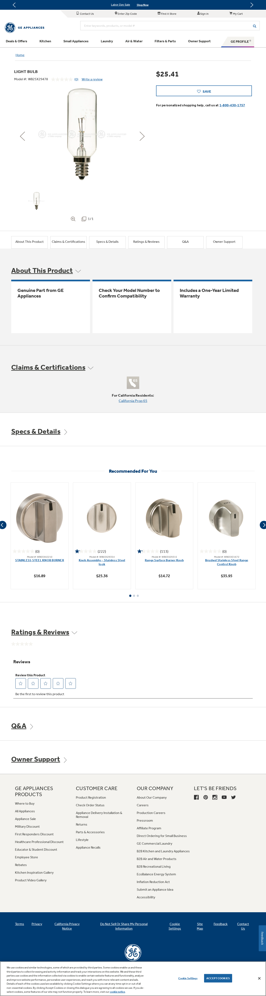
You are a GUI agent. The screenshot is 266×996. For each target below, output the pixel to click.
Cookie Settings (187, 978)
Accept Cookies (218, 978)
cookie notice (117, 991)
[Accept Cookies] (259, 978)
